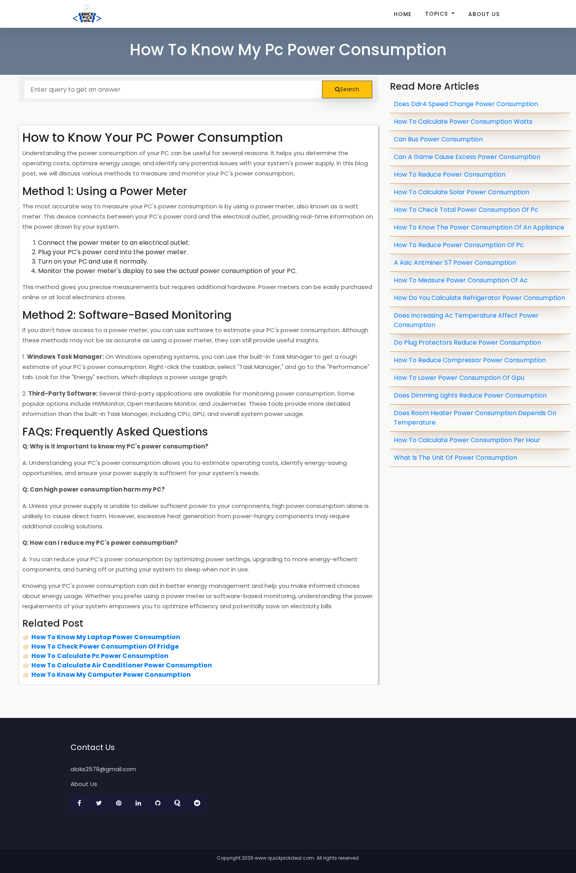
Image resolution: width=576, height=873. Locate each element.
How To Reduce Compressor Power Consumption (470, 360)
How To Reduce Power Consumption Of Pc (459, 244)
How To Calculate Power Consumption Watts (463, 121)
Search (349, 89)
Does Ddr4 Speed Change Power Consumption (466, 103)
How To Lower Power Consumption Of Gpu (459, 377)
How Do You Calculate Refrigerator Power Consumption (479, 297)
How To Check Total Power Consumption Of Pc (466, 209)
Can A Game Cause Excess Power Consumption (467, 156)
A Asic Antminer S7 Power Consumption (455, 262)
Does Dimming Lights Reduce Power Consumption (470, 395)
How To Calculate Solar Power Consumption (461, 192)
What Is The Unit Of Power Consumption (455, 457)
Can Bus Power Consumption (438, 139)
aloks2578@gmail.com (103, 769)
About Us (484, 14)
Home (402, 14)
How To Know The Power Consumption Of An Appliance (479, 227)
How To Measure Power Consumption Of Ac (461, 280)
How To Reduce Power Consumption (449, 174)
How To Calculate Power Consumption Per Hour (467, 440)
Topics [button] (437, 14)
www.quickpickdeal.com (284, 858)
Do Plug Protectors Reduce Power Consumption (467, 342)
